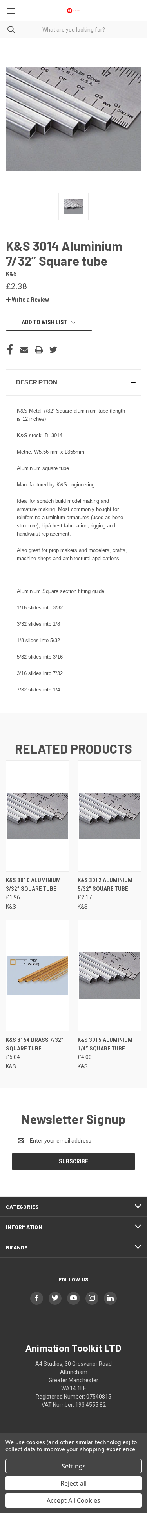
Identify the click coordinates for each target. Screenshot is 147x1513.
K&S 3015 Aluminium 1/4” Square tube (105, 1044)
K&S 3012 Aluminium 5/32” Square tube (105, 885)
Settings (74, 1466)
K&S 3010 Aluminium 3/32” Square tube (33, 885)
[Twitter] (53, 349)
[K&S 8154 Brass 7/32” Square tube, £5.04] (37, 976)
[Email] (24, 349)
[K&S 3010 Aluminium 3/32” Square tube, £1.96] (37, 816)
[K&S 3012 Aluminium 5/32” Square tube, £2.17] (109, 816)
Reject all (73, 1483)
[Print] (39, 349)
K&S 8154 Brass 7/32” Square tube (35, 1044)
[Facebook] (10, 349)
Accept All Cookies (73, 1500)
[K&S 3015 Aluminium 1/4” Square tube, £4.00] (109, 976)
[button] (27, 300)
